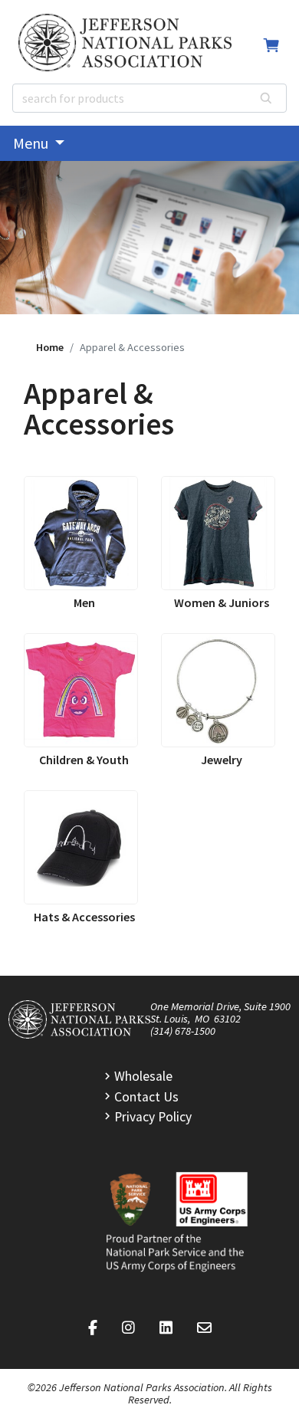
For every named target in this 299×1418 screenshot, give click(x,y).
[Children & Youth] (81, 690)
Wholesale (143, 1076)
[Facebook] (93, 1328)
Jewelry (221, 759)
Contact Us (146, 1096)
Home (50, 347)
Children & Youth (84, 759)
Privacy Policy (153, 1116)
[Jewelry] (218, 690)
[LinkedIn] (166, 1328)
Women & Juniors (221, 602)
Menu (32, 143)
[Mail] (204, 1328)
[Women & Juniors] (218, 533)
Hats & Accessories (84, 916)
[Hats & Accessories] (81, 847)
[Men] (81, 533)
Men (84, 602)
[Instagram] (128, 1328)
